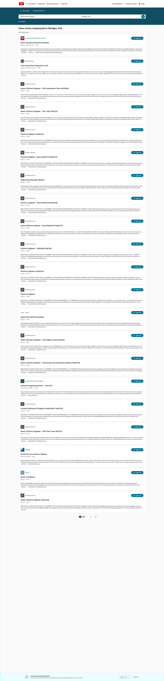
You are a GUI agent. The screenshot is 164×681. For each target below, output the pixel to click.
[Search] (143, 16)
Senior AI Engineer (28, 477)
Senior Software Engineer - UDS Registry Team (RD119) (43, 340)
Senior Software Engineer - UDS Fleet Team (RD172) (41, 431)
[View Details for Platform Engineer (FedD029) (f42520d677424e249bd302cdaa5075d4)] (82, 273)
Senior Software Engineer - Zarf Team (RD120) (39, 111)
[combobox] (47, 16)
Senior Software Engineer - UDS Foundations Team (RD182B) (45, 88)
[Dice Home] (21, 3)
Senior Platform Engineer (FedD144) (35, 500)
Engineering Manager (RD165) (33, 180)
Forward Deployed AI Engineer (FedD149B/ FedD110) (42, 408)
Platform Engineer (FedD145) (32, 134)
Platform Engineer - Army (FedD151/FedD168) (39, 203)
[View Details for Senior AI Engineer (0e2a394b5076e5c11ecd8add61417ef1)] (82, 479)
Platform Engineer (28, 294)
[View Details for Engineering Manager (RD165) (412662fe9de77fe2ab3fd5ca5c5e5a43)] (82, 182)
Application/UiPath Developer (32, 317)
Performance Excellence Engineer (34, 454)
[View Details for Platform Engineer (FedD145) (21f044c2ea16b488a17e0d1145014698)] (82, 136)
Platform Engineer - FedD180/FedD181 (36, 248)
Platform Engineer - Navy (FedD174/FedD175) (39, 157)
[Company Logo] (22, 38)
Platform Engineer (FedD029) (32, 271)
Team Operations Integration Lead (34, 65)
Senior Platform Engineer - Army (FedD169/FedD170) (42, 225)
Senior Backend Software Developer (35, 43)
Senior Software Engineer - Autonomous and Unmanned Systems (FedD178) (50, 363)
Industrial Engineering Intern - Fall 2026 (36, 385)
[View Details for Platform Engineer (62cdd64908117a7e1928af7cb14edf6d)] (82, 296)
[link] (68, 516)
